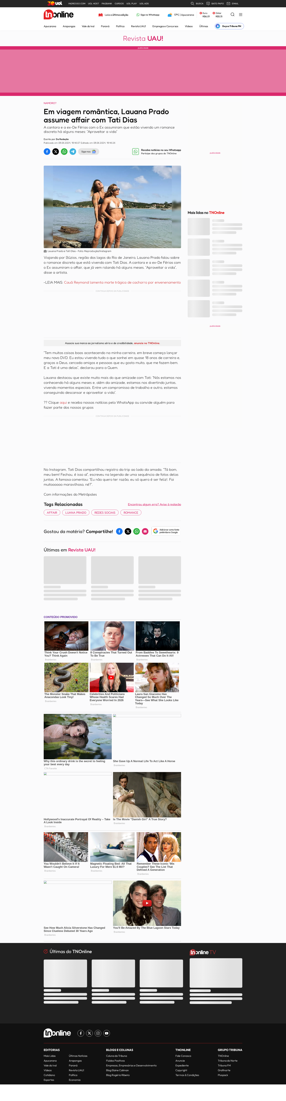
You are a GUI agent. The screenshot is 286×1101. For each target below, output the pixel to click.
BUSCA (199, 3)
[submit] (232, 15)
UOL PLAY (131, 3)
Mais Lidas (50, 1055)
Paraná (105, 26)
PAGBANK (107, 3)
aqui (63, 402)
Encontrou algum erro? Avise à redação (154, 504)
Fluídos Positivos (115, 1060)
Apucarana (50, 26)
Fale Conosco (183, 1055)
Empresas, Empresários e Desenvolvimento (131, 1065)
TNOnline (223, 1055)
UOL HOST (93, 3)
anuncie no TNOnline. (147, 343)
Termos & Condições (187, 1075)
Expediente (182, 1065)
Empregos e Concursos (165, 26)
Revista (143, 38)
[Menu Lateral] (240, 14)
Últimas (203, 26)
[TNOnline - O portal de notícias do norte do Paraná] (58, 14)
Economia (74, 1079)
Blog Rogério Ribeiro (118, 1075)
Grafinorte (224, 1070)
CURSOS (119, 3)
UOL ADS (144, 3)
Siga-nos (86, 151)
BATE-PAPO (218, 3)
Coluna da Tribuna (116, 1055)
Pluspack (223, 1075)
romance (131, 512)
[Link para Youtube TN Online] (106, 1033)
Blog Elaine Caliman (117, 1070)
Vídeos (189, 26)
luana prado (75, 512)
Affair (52, 512)
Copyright (181, 1070)
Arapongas (69, 26)
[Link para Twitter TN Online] (89, 1033)
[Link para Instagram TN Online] (98, 1033)
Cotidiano (49, 1075)
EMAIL (235, 3)
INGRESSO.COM (76, 3)
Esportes (49, 1079)
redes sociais (105, 512)
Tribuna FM (224, 1065)
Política (120, 26)
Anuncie (180, 1060)
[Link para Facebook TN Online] (80, 1033)
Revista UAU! (138, 26)
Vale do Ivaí (88, 26)
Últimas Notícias (78, 1055)
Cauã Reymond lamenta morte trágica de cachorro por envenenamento (122, 282)
